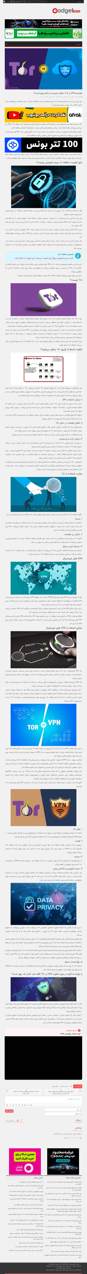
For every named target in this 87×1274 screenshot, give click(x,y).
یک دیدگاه (78, 97)
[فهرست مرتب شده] (19, 1105)
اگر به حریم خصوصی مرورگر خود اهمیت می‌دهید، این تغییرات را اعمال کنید (44, 258)
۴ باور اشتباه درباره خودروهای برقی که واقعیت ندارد (29, 1230)
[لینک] (31, 1105)
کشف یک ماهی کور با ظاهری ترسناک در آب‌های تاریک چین (26, 1091)
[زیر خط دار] (13, 1105)
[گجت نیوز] (66, 14)
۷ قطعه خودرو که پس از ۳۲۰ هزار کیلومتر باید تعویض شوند (65, 1242)
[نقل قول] (25, 1105)
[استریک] (16, 1105)
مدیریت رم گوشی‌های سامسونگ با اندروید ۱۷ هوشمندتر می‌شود (26, 1233)
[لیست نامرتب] (22, 1105)
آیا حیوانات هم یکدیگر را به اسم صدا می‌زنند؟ (31, 1243)
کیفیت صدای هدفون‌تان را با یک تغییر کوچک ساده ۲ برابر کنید (26, 1220)
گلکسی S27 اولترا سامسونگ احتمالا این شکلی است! (29, 1247)
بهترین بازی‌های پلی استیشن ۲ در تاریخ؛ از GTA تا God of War (26, 1191)
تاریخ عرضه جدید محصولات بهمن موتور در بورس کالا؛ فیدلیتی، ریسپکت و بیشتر (61, 1091)
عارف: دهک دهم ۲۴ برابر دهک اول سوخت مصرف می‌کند (66, 1251)
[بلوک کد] (28, 1105)
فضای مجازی (55, 1086)
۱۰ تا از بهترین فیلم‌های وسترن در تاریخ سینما (31, 1182)
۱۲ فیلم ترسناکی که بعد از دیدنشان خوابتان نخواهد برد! (28, 1205)
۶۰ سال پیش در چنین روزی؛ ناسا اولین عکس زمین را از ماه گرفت (25, 1250)
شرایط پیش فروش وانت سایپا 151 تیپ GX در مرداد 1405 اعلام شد (63, 1238)
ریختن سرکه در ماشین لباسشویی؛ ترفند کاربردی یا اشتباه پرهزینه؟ (26, 1195)
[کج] (10, 1105)
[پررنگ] (7, 1105)
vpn (71, 1086)
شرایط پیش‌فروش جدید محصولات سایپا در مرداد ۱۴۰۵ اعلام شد (64, 1205)
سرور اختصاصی (65, 1270)
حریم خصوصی (63, 1086)
